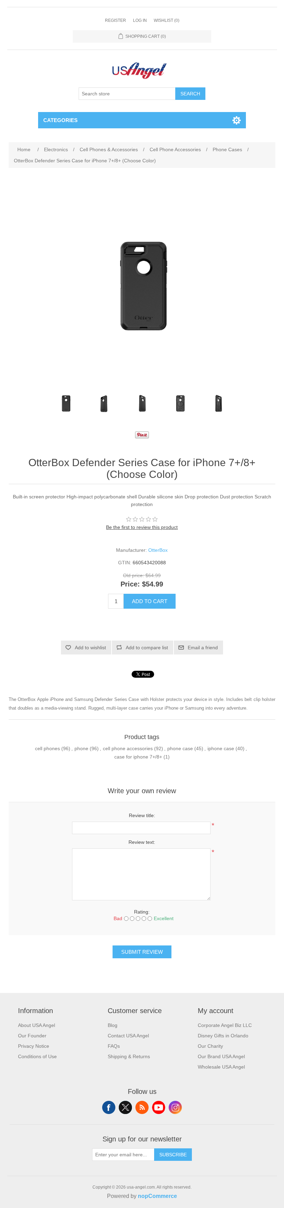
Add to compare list (147, 647)
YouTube (158, 1107)
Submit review (142, 952)
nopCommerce (157, 1196)
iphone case (220, 748)
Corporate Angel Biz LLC (225, 1025)
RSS (142, 1107)
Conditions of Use (37, 1056)
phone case (180, 748)
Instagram (175, 1107)
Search (190, 93)
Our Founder (32, 1035)
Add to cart (149, 601)
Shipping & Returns (129, 1056)
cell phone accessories (128, 748)
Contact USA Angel (128, 1035)
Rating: (142, 912)
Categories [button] (60, 120)
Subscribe (173, 1154)
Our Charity (210, 1046)
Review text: (141, 842)
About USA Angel (36, 1025)
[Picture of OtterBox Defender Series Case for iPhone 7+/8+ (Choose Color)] (65, 403)
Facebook (108, 1107)
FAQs (114, 1046)
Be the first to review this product (142, 527)
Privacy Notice (33, 1046)
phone (81, 748)
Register (115, 20)
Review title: (142, 815)
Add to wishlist (90, 647)
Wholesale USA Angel (221, 1067)
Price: (130, 584)
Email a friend (203, 647)
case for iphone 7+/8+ (138, 757)
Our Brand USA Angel (221, 1056)
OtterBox (158, 550)
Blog (112, 1025)
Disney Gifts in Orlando (223, 1035)
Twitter (125, 1107)
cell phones (47, 748)
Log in (140, 20)
